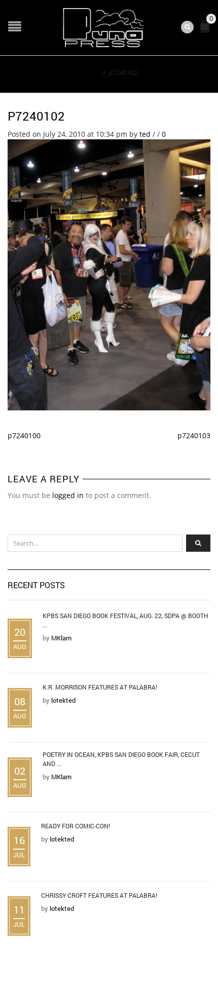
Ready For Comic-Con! (75, 826)
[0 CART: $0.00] (207, 31)
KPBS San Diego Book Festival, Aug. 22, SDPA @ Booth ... (125, 620)
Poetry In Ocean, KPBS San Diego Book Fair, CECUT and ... (121, 759)
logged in (68, 495)
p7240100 (24, 435)
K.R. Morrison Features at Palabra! (100, 687)
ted (145, 134)
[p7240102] (109, 274)
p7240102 (36, 116)
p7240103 (193, 435)
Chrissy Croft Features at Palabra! (99, 895)
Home (90, 72)
